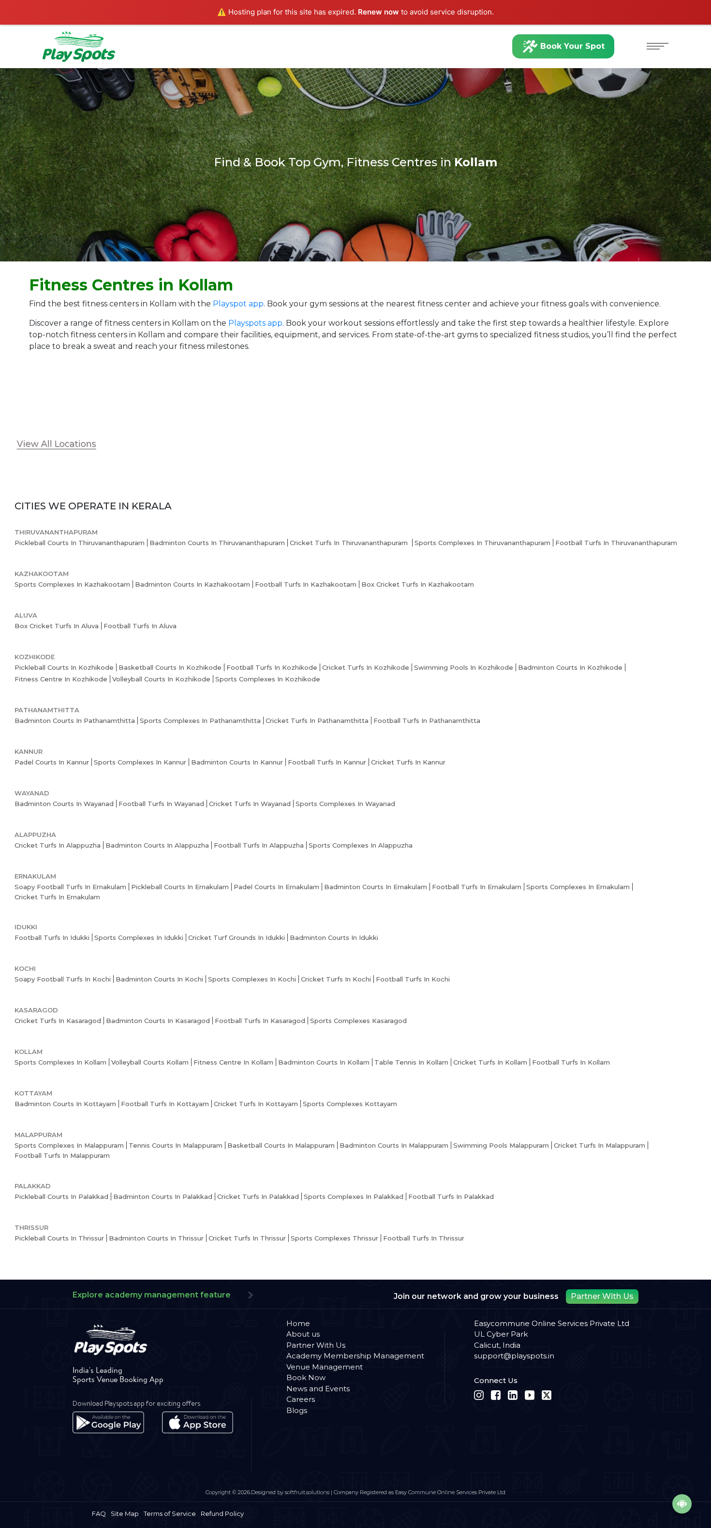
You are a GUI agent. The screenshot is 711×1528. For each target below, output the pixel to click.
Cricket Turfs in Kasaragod (58, 1020)
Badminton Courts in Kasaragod (158, 1020)
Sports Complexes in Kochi (252, 979)
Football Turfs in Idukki (52, 937)
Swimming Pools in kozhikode (463, 667)
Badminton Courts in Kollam (324, 1062)
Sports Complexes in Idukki (138, 937)
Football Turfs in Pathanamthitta (426, 720)
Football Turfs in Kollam (571, 1062)
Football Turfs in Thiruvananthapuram (616, 543)
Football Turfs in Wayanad (161, 803)
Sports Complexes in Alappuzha (361, 845)
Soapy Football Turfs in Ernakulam (70, 887)
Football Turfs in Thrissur (423, 1238)
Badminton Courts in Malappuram (394, 1145)
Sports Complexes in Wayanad (345, 803)
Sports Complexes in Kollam (60, 1062)
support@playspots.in (514, 1355)
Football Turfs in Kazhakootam (305, 584)
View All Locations (56, 444)
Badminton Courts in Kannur (237, 762)
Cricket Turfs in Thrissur (247, 1238)
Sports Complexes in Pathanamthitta (200, 720)
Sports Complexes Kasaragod (358, 1020)
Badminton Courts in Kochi (159, 979)
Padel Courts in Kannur (52, 762)
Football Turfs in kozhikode (271, 667)
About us (303, 1334)
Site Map (125, 1513)
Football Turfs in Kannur (327, 762)
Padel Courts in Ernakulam (276, 887)
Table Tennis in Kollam (411, 1062)
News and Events (318, 1388)
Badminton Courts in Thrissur (156, 1238)
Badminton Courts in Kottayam (65, 1104)
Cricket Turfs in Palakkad (258, 1196)
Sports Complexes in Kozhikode (267, 679)
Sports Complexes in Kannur (140, 762)
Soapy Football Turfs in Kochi (63, 979)
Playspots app (255, 323)
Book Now (306, 1377)
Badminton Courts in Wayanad (64, 803)
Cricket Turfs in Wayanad (250, 803)
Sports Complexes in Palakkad (353, 1196)
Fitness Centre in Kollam (233, 1062)
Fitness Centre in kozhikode (61, 679)
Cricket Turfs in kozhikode (365, 667)
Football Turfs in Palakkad (451, 1196)
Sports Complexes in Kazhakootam (72, 584)
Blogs (296, 1410)
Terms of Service (170, 1513)
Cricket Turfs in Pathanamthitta (317, 720)
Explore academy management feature (152, 1294)
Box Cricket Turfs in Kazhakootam (417, 584)
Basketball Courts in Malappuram (281, 1145)
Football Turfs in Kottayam (165, 1104)
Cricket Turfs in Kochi (336, 979)
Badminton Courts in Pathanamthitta (75, 720)
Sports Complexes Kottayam (350, 1104)
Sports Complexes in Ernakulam (578, 887)
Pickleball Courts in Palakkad (61, 1196)
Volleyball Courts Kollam (150, 1062)
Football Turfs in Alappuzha (259, 845)
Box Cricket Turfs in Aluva (57, 626)
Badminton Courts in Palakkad (162, 1196)
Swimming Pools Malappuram (501, 1145)
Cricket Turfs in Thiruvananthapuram (350, 543)
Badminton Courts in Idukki (334, 937)
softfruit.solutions (307, 1492)
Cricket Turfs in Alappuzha (58, 845)
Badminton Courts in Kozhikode (570, 667)
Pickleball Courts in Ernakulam (180, 887)
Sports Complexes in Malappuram (69, 1145)
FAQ (99, 1513)
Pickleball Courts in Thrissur (59, 1238)
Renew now (378, 11)
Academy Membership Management (355, 1355)
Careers (300, 1399)
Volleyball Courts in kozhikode (161, 679)
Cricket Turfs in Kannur (408, 762)
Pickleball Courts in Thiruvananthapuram (80, 543)
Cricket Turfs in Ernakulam (57, 897)
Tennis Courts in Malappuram (175, 1145)
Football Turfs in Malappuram (62, 1155)
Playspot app (238, 303)
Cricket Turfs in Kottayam (256, 1104)
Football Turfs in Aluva (140, 626)
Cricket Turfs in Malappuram (599, 1145)
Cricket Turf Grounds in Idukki (236, 937)
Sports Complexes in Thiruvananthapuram (482, 543)
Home (298, 1323)
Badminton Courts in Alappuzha (157, 845)
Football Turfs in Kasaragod (260, 1020)
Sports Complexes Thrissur (334, 1238)
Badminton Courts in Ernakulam (375, 887)
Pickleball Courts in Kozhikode (64, 667)
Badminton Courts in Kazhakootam (192, 584)
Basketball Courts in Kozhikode (170, 667)
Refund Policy (222, 1513)
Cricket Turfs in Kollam (490, 1062)
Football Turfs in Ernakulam (476, 887)
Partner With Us (602, 1296)
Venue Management (324, 1366)
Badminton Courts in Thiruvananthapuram (217, 543)
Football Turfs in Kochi (413, 979)
